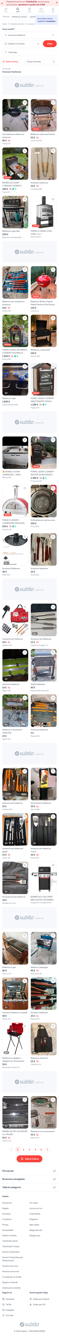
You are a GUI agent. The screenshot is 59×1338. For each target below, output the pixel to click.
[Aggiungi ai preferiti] (24, 102)
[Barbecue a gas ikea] (15, 217)
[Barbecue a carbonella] (44, 338)
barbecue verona (19, 16)
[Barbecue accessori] (44, 1046)
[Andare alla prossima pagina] (47, 1149)
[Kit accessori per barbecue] (15, 883)
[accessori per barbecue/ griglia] (15, 836)
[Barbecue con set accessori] (44, 1119)
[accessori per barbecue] (15, 789)
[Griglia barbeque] (44, 670)
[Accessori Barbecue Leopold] (15, 998)
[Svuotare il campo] (53, 35)
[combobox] (29, 35)
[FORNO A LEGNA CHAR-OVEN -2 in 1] (44, 217)
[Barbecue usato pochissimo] (44, 122)
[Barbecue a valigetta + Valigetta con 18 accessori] (15, 1046)
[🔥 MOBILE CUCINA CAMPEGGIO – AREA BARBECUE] (15, 459)
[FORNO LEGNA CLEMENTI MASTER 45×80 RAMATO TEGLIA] (44, 459)
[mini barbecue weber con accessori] (15, 122)
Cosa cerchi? (8, 29)
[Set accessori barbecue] (44, 789)
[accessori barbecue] (15, 670)
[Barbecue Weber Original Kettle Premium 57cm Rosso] (44, 289)
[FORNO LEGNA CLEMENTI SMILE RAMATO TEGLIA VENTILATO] (44, 386)
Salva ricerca (12, 61)
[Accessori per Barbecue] (44, 625)
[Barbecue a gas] (15, 386)
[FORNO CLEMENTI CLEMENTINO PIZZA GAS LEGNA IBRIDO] (15, 508)
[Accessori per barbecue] (15, 625)
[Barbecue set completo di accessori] (15, 289)
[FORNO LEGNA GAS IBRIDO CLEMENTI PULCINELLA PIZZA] (15, 338)
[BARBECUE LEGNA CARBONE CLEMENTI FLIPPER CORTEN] (15, 170)
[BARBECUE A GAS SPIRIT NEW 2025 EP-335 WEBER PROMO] (44, 883)
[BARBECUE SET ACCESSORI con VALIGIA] (15, 1119)
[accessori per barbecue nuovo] (44, 836)
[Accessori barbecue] (44, 170)
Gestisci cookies (9, 1235)
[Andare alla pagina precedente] (11, 1149)
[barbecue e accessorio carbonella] (15, 717)
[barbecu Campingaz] (44, 953)
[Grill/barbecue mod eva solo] (44, 508)
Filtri (49, 43)
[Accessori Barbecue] (15, 554)
